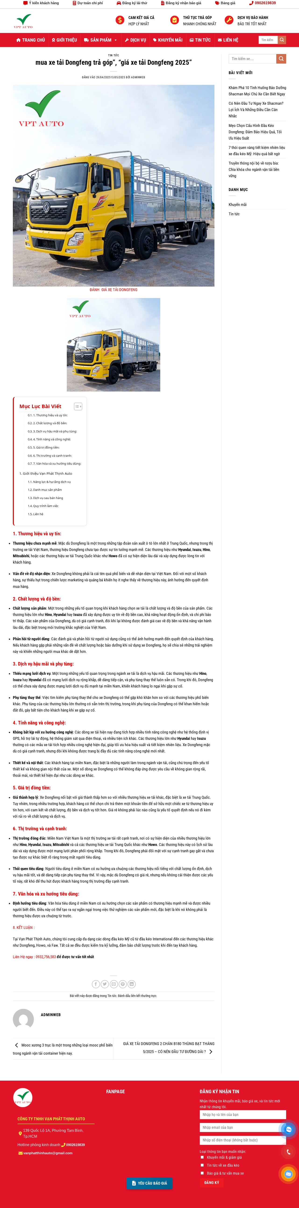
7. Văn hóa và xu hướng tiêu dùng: (57, 463)
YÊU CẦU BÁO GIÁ (152, 1183)
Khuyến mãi (238, 204)
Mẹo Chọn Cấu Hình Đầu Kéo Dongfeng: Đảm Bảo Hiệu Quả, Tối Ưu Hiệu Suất (255, 131)
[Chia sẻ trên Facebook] (96, 984)
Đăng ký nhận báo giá (183, 3)
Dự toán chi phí (90, 3)
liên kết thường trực (143, 996)
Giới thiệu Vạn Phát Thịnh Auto (47, 473)
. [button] (14, 968)
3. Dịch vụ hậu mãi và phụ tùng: (55, 431)
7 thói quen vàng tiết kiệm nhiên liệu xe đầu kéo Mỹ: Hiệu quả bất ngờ (257, 150)
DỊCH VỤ (138, 40)
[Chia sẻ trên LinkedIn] (132, 984)
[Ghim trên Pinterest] (123, 984)
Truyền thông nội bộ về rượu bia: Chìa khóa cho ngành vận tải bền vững (254, 169)
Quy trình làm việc (45, 506)
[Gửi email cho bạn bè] (114, 984)
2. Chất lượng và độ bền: (50, 423)
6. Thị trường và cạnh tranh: (52, 455)
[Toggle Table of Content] (76, 406)
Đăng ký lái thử (134, 3)
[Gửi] (282, 40)
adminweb (138, 77)
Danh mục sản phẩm (47, 490)
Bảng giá (228, 3)
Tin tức (113, 55)
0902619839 (75, 1145)
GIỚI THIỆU (67, 40)
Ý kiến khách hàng (44, 3)
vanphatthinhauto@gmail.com (47, 1153)
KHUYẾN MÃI (170, 40)
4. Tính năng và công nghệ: (52, 439)
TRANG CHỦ (33, 40)
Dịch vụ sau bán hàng (48, 498)
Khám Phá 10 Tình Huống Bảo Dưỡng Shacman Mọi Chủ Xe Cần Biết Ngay (257, 90)
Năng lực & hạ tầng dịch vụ (52, 482)
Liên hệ (38, 514)
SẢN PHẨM (100, 40)
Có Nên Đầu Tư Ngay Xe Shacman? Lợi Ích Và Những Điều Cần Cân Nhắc (256, 109)
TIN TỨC (203, 40)
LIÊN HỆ (230, 40)
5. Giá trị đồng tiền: (46, 447)
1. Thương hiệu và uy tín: (50, 415)
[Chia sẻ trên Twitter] (105, 984)
